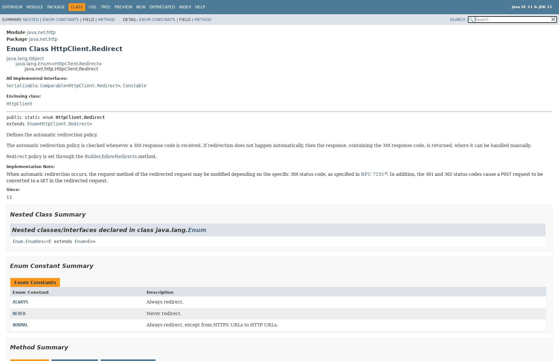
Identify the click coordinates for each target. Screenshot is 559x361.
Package (56, 7)
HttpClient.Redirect (76, 63)
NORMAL (20, 324)
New (141, 7)
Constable (134, 85)
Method (106, 19)
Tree (106, 7)
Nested (31, 19)
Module (35, 7)
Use (93, 7)
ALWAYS (20, 301)
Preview (123, 7)
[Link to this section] (90, 214)
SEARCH (457, 19)
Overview (12, 7)
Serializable (22, 85)
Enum (32, 123)
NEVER (19, 313)
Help (200, 7)
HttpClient (19, 103)
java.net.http (41, 32)
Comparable (53, 85)
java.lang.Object (25, 58)
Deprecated (162, 7)
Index (185, 7)
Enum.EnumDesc (29, 241)
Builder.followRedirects (110, 156)
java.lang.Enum (33, 63)
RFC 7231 (372, 174)
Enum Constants (61, 19)
